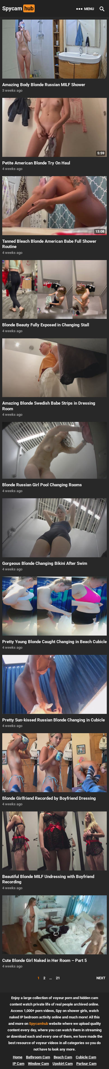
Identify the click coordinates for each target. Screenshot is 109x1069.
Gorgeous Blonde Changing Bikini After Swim (44, 563)
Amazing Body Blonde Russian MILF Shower (43, 84)
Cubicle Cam (86, 1057)
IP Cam (18, 1063)
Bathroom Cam (38, 1057)
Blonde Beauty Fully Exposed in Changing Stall (45, 324)
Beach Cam (63, 1057)
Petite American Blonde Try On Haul (36, 163)
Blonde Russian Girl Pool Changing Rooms (42, 484)
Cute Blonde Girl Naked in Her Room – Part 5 (44, 960)
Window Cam (38, 1063)
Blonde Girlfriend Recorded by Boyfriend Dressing (49, 798)
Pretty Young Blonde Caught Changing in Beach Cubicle (54, 641)
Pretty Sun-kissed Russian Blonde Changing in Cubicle (53, 720)
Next (100, 978)
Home (17, 1057)
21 (58, 978)
